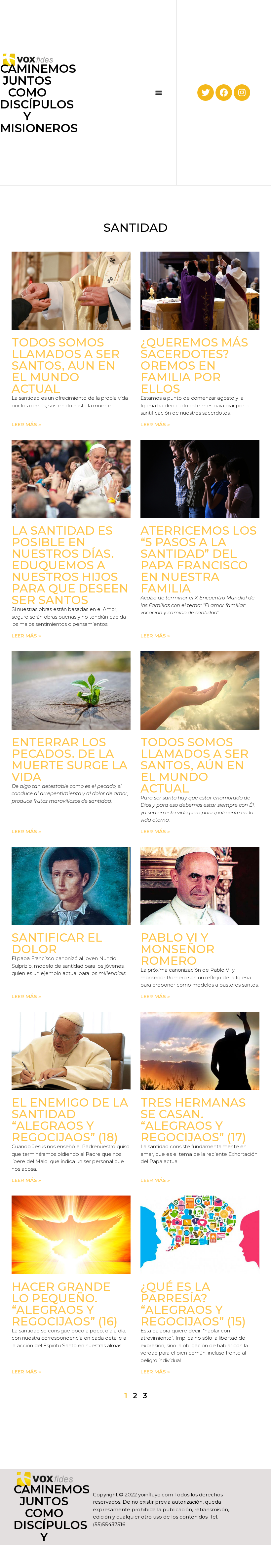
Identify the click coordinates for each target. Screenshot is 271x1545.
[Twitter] (205, 92)
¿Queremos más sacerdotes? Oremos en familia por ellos (194, 365)
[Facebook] (223, 92)
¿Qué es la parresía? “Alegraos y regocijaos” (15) (193, 1304)
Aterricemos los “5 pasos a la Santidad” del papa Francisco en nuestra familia (198, 559)
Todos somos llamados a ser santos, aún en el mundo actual (194, 765)
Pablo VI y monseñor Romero (177, 949)
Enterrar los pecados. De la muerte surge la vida (70, 759)
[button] (158, 92)
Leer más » (26, 424)
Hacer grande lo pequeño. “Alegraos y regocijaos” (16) (65, 1304)
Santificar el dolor (57, 943)
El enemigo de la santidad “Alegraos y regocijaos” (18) (70, 1119)
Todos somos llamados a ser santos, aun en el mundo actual (66, 365)
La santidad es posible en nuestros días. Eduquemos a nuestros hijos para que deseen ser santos (70, 565)
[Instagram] (242, 92)
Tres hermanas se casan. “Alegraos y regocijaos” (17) (193, 1119)
